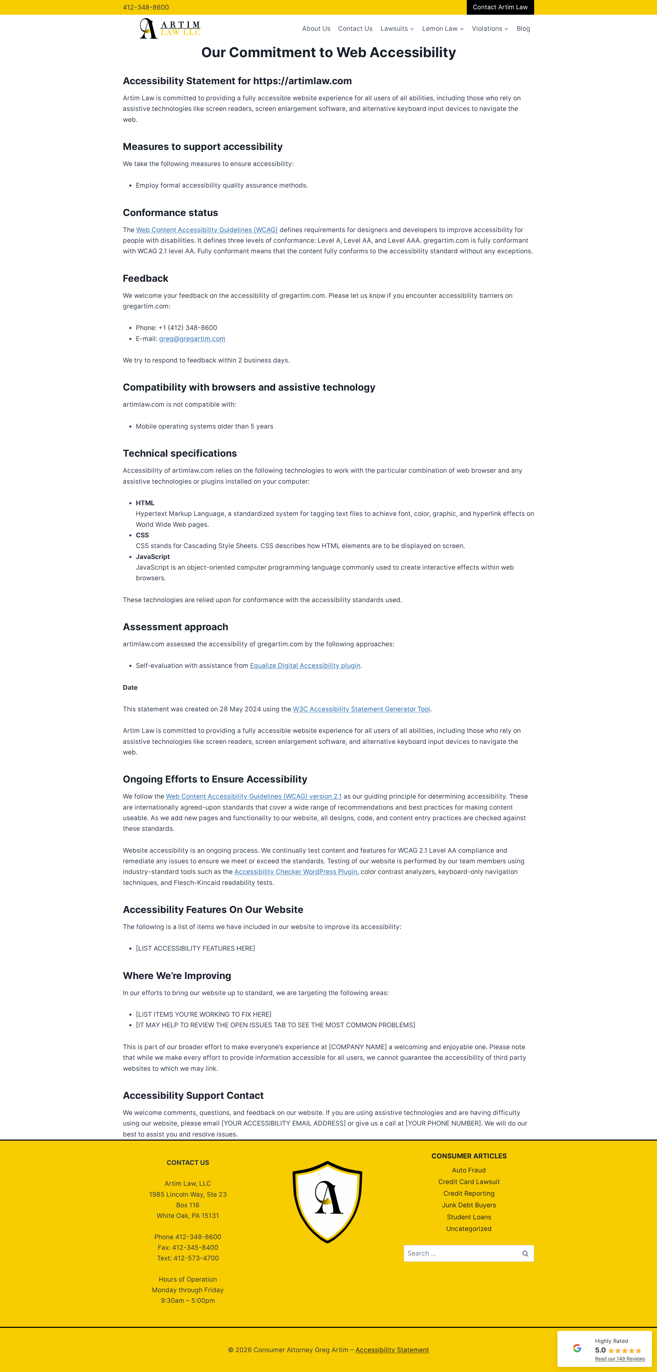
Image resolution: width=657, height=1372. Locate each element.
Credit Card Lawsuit (469, 1182)
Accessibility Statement (392, 1350)
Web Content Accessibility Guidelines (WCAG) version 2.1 (254, 796)
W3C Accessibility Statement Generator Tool (361, 709)
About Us (316, 29)
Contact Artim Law (500, 7)
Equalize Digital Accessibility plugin (305, 666)
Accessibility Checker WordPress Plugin (295, 872)
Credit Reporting (469, 1193)
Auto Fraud (469, 1170)
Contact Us (355, 29)
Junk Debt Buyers (469, 1205)
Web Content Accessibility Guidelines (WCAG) (207, 230)
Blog (523, 29)
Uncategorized (469, 1229)
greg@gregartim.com (192, 339)
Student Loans (469, 1217)
